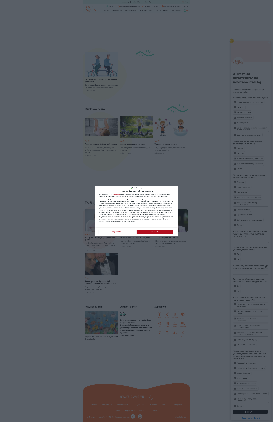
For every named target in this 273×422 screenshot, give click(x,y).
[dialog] (136, 211)
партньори (116, 194)
